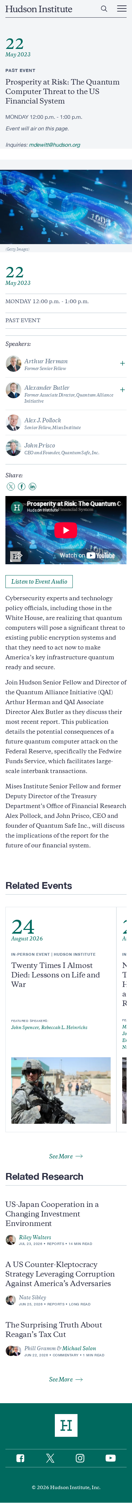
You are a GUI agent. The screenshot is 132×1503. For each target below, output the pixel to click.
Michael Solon (79, 1348)
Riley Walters (35, 1237)
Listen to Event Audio (39, 581)
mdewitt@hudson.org (54, 144)
